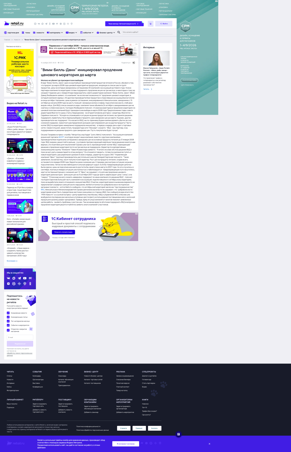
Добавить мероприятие (125, 412)
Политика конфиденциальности (88, 426)
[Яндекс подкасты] (64, 23)
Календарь (37, 376)
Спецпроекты (149, 371)
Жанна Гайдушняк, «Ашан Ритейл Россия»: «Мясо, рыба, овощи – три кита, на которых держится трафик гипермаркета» (156, 71)
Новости (17, 40)
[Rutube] (57, 23)
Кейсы (9, 387)
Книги (145, 399)
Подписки (10, 407)
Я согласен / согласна (125, 444)
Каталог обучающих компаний (65, 380)
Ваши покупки (12, 404)
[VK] (39, 23)
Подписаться (20, 344)
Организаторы (38, 379)
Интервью (10, 383)
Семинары (62, 376)
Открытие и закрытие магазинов (19, 330)
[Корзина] (150, 24)
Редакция (139, 428)
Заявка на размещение (125, 376)
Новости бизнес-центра (93, 376)
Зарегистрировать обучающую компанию (92, 407)
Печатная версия (122, 383)
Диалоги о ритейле (149, 376)
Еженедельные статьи (19, 317)
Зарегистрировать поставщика (65, 405)
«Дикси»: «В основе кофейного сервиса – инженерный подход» (16, 161)
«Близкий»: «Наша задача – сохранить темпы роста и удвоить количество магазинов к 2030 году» (18, 252)
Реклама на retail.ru (13, 46)
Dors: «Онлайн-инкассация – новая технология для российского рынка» (19, 221)
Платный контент (122, 387)
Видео (144, 387)
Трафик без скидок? (149, 411)
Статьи (9, 376)
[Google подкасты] (68, 23)
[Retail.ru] (17, 23)
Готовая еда (146, 379)
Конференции (38, 387)
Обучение (63, 371)
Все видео (11, 261)
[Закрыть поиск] (118, 34)
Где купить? (146, 415)
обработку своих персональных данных (19, 354)
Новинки (145, 404)
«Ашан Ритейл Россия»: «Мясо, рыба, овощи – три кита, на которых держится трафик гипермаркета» (20, 131)
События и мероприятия (20, 325)
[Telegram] (46, 23)
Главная (7, 40)
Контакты (154, 428)
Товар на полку (122, 390)
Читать (146, 89)
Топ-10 (144, 407)
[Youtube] (53, 23)
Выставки (36, 383)
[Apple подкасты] (71, 23)
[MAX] (42, 23)
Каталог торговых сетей (93, 379)
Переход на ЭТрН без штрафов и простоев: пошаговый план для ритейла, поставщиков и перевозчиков (20, 191)
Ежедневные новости (19, 313)
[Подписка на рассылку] (35, 23)
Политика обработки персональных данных (92, 430)
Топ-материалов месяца (20, 321)
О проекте (123, 428)
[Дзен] (61, 23)
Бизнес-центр (91, 371)
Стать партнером (148, 383)
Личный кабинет (15, 399)
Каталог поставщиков (92, 383)
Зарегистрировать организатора (123, 407)
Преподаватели (64, 385)
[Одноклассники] (50, 23)
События (37, 371)
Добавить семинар (91, 412)
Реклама (120, 371)
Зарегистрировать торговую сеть (40, 405)
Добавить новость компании (65, 411)
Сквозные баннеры (123, 379)
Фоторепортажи (13, 390)
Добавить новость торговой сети (39, 411)
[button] (55, 32)
